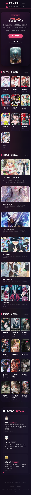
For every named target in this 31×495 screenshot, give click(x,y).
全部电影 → (27, 314)
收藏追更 (15, 41)
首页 (7, 6)
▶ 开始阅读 (15, 36)
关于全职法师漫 (9, 482)
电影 (17, 6)
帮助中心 (17, 482)
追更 (20, 6)
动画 (14, 6)
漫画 (10, 6)
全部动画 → (27, 156)
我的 (24, 6)
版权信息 (12, 486)
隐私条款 (24, 482)
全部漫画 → (27, 72)
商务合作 (19, 486)
